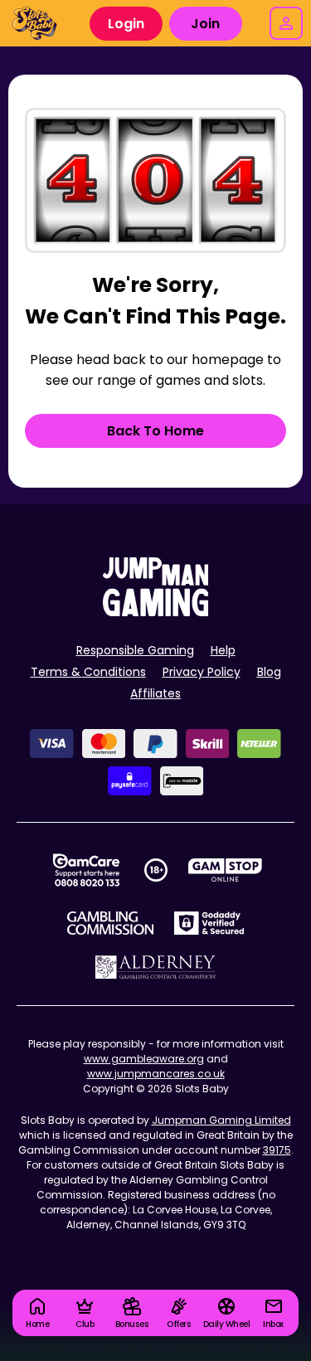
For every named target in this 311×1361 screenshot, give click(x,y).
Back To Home (155, 430)
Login (126, 23)
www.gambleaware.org (144, 1059)
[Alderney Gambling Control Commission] (155, 967)
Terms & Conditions (88, 671)
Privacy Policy (202, 671)
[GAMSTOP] (225, 870)
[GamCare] (86, 870)
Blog (269, 671)
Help (223, 650)
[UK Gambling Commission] (110, 923)
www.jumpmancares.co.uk (156, 1074)
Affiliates (155, 693)
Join (205, 23)
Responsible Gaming (135, 650)
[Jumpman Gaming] (156, 611)
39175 (277, 1150)
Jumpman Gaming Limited (221, 1120)
